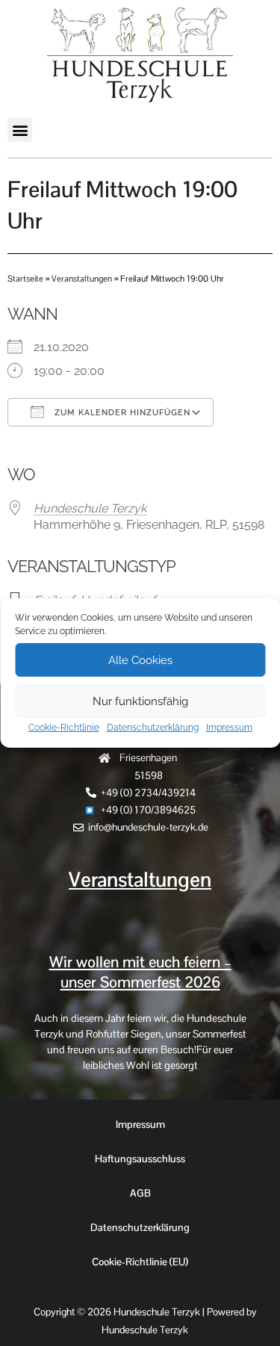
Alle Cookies (140, 659)
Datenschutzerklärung (153, 727)
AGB (140, 1193)
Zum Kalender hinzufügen (121, 413)
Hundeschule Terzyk (90, 508)
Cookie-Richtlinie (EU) (140, 1261)
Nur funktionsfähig (140, 700)
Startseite (25, 278)
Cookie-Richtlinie (63, 727)
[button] (19, 129)
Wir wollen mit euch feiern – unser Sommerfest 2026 (140, 972)
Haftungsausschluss (140, 1158)
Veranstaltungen (82, 278)
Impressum (229, 727)
